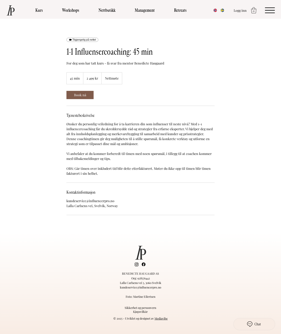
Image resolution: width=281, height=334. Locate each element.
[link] (80, 95)
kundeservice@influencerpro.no (140, 287)
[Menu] (270, 10)
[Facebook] (143, 264)
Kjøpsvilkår (140, 312)
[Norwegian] (213, 10)
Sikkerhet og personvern (140, 308)
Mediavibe (161, 318)
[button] (39, 10)
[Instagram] (136, 264)
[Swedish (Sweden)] (221, 10)
